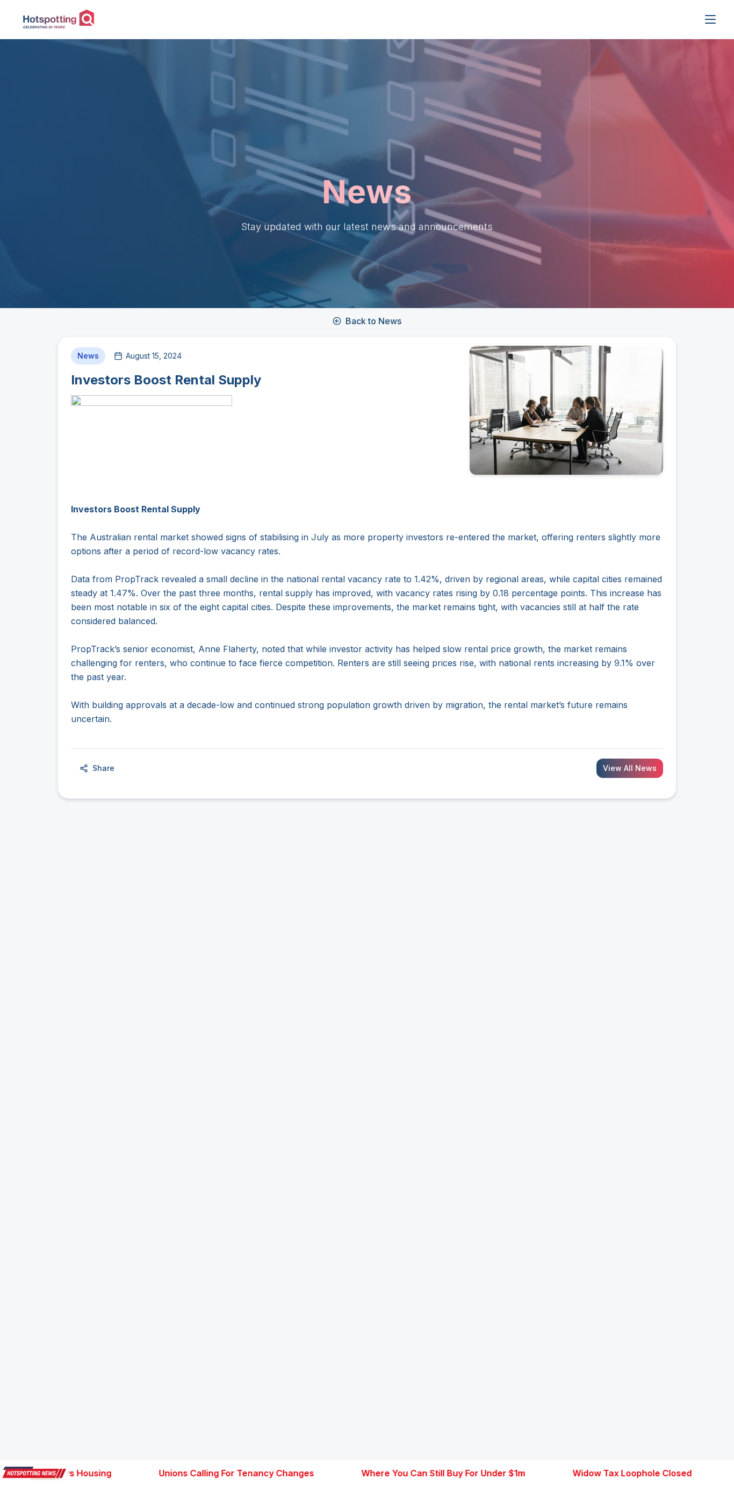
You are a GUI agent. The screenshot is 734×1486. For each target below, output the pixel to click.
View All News (630, 768)
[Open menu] (710, 19)
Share (103, 768)
